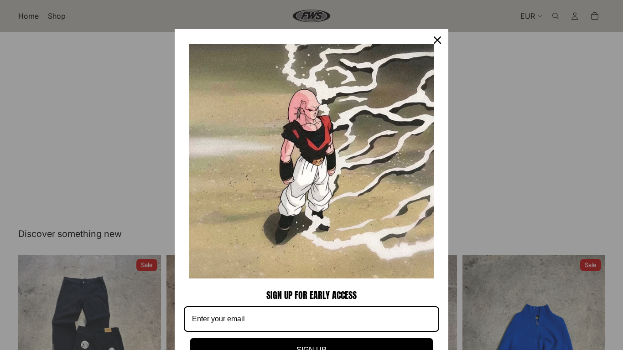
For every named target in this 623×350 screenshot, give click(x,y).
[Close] (437, 40)
